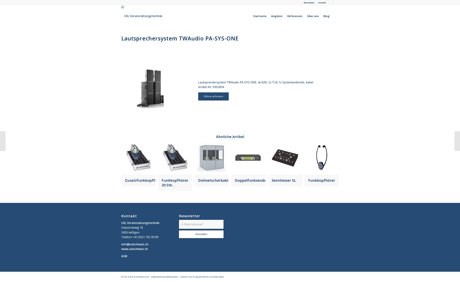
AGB (124, 256)
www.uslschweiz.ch (134, 249)
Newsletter (309, 2)
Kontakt (322, 2)
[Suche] (335, 16)
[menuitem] (309, 3)
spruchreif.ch (201, 276)
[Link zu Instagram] (336, 2)
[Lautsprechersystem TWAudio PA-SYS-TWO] (3, 141)
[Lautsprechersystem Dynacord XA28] (457, 141)
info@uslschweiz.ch (134, 244)
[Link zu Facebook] (330, 2)
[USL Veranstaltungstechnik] (141, 16)
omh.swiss (218, 276)
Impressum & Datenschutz (164, 276)
